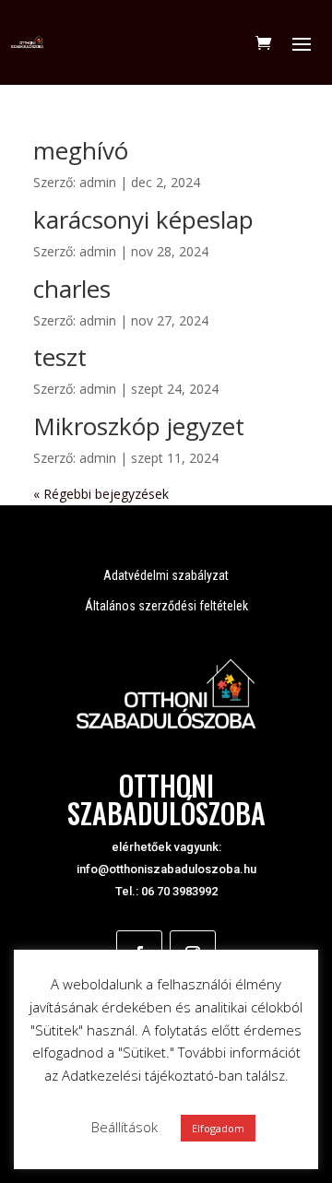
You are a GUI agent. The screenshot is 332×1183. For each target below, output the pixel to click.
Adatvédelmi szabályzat (166, 575)
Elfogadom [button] (218, 1128)
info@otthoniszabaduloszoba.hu (166, 869)
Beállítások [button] (124, 1127)
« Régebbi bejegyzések (101, 494)
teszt (60, 356)
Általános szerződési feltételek (166, 605)
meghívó (80, 150)
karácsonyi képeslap (143, 219)
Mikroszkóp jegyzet (138, 426)
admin (97, 182)
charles (72, 288)
